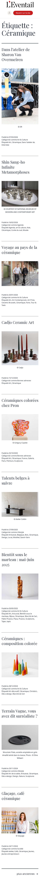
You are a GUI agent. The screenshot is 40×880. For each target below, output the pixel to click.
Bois (26, 535)
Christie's (33, 691)
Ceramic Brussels (8, 302)
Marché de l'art (31, 616)
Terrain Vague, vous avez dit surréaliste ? (19, 713)
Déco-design (7, 694)
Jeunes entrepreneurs (10, 854)
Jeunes (31, 851)
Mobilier (16, 537)
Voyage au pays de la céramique (19, 250)
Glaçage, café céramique (13, 796)
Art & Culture (22, 140)
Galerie (31, 458)
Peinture (10, 461)
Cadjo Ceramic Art (18, 322)
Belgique (20, 535)
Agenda (20, 225)
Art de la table (14, 773)
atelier (11, 851)
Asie (28, 227)
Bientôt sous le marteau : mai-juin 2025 (18, 559)
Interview (5, 145)
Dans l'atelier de (28, 142)
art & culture (21, 227)
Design (4, 537)
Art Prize (31, 300)
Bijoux (11, 616)
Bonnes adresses (24, 380)
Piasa (16, 619)
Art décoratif (14, 691)
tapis (9, 621)
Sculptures (18, 461)
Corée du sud (16, 230)
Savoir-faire (25, 537)
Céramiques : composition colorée (19, 641)
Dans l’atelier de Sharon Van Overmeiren (16, 54)
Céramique (16, 142)
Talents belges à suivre (16, 480)
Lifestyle (20, 532)
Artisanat (12, 535)
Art (10, 142)
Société (20, 849)
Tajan (4, 621)
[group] (9, 13)
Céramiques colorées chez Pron (20, 403)
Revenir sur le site (23, 13)
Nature (22, 776)
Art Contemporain (19, 300)
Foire (28, 302)
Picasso (22, 619)
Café (16, 851)
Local (10, 537)
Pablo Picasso (7, 619)
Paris (4, 461)
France (24, 458)
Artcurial (15, 613)
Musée (25, 230)
